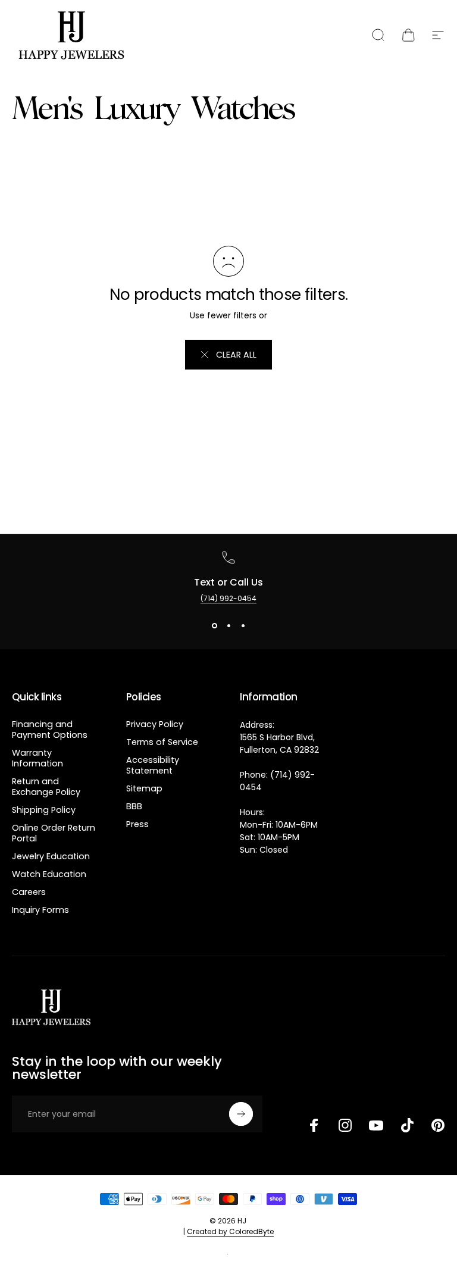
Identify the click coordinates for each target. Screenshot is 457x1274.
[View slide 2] (228, 625)
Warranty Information (37, 758)
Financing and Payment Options (49, 729)
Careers (29, 892)
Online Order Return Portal (53, 833)
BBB (134, 806)
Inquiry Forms (40, 909)
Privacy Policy (154, 724)
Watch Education (49, 874)
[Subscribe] (241, 1114)
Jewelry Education (51, 856)
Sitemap (144, 788)
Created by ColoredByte (230, 1231)
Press (137, 824)
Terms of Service (162, 742)
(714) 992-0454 (228, 598)
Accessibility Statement (152, 765)
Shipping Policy (44, 810)
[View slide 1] (214, 625)
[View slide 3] (243, 625)
